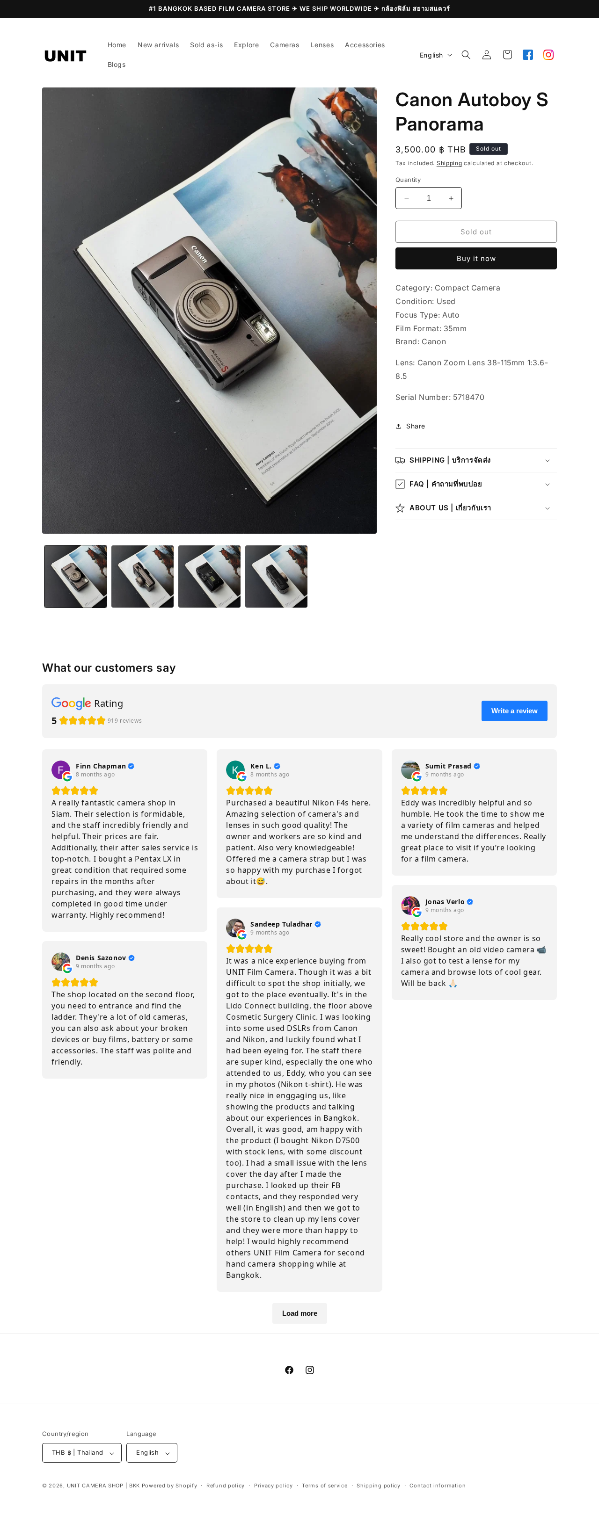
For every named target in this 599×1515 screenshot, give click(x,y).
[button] (466, 54)
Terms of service (324, 1485)
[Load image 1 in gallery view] (75, 576)
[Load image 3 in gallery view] (209, 576)
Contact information (437, 1485)
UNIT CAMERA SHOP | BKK (103, 1486)
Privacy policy (273, 1485)
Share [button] (415, 426)
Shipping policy (379, 1485)
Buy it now (476, 258)
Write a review (514, 711)
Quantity (408, 179)
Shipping (449, 163)
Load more (299, 1313)
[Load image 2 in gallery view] (142, 576)
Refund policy (225, 1485)
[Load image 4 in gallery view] (276, 576)
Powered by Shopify (169, 1486)
